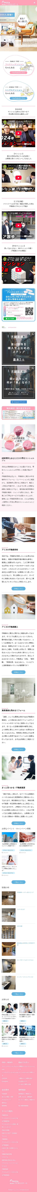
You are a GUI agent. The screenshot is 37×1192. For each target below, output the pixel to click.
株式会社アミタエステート (14, 1189)
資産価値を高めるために (9, 1160)
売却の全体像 (5, 1130)
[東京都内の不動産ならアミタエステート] (10, 2)
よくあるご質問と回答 (24, 1084)
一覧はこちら (18, 882)
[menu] (34, 2)
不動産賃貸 (5, 1169)
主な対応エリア (22, 1081)
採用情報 (4, 1106)
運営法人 (4, 1103)
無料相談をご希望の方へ (25, 1094)
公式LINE (4, 1078)
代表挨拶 (4, 1094)
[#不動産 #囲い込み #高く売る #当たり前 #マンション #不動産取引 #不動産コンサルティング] (18, 382)
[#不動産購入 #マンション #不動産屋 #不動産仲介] (18, 348)
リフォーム (5, 1157)
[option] (18, 28)
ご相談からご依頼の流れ (25, 1078)
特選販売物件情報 (7, 1154)
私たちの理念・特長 (7, 1097)
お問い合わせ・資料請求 (25, 1097)
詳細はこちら (18, 589)
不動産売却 (5, 1115)
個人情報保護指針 (23, 1106)
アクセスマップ (6, 1100)
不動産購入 (5, 1139)
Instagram (5, 1081)
